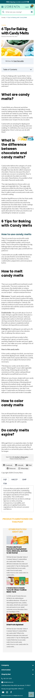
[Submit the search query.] (3, 12)
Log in (27, 7)
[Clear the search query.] (32, 12)
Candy (3, 17)
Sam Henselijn (19, 61)
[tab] (5, 479)
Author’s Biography (21, 457)
